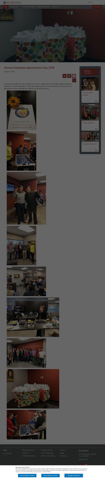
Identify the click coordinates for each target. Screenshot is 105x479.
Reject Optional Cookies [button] (50, 475)
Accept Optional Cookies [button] (27, 475)
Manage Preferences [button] (74, 475)
